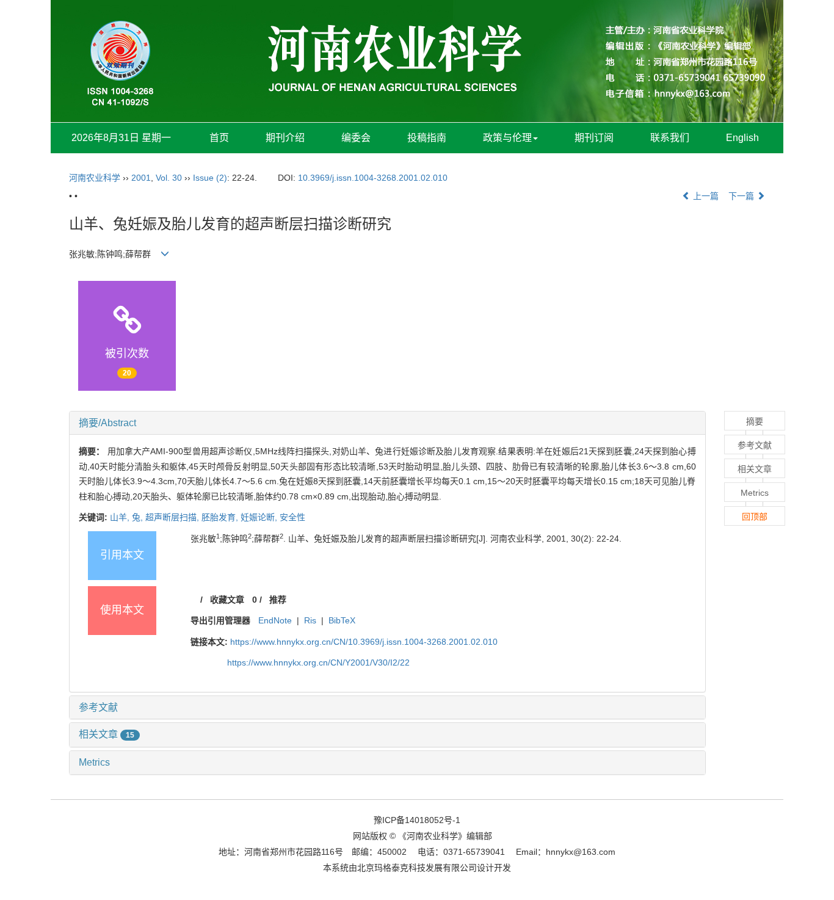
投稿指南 (426, 137)
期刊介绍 (285, 137)
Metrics (94, 762)
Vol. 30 (169, 178)
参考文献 (98, 707)
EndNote (275, 620)
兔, (138, 517)
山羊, (121, 517)
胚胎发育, (221, 517)
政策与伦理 (507, 137)
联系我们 (669, 137)
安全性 (292, 517)
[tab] (387, 423)
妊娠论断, (260, 517)
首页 (219, 137)
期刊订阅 (594, 137)
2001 (141, 178)
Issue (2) (210, 178)
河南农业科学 (94, 178)
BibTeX (341, 620)
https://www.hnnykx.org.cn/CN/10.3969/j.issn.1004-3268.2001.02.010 (364, 642)
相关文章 (106, 734)
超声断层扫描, (173, 517)
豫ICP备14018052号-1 (417, 820)
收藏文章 (227, 599)
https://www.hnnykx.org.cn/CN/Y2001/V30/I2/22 (318, 662)
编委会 (356, 137)
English (742, 137)
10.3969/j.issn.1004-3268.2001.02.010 (373, 178)
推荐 (277, 599)
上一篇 (705, 196)
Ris (310, 620)
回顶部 (754, 516)
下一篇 (742, 196)
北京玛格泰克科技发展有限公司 (417, 868)
